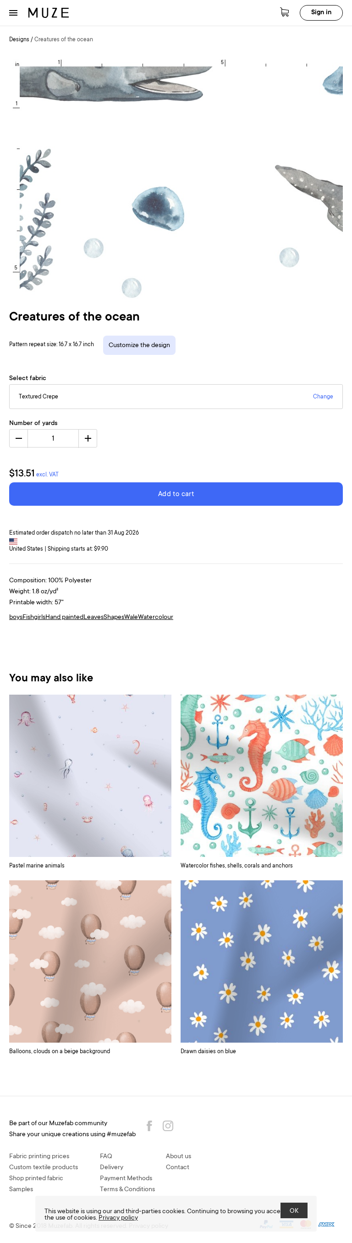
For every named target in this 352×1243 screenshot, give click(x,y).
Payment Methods (126, 1178)
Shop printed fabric (36, 1178)
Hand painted (64, 617)
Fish (28, 617)
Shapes (114, 617)
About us (178, 1156)
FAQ (106, 1156)
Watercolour (155, 617)
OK (294, 1211)
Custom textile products (43, 1167)
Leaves (93, 617)
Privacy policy (118, 1218)
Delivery (111, 1167)
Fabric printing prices (39, 1156)
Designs (19, 40)
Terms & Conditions (127, 1189)
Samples (21, 1189)
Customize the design (139, 345)
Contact (177, 1167)
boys (15, 617)
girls (39, 617)
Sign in (321, 13)
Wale (131, 617)
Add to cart (176, 494)
